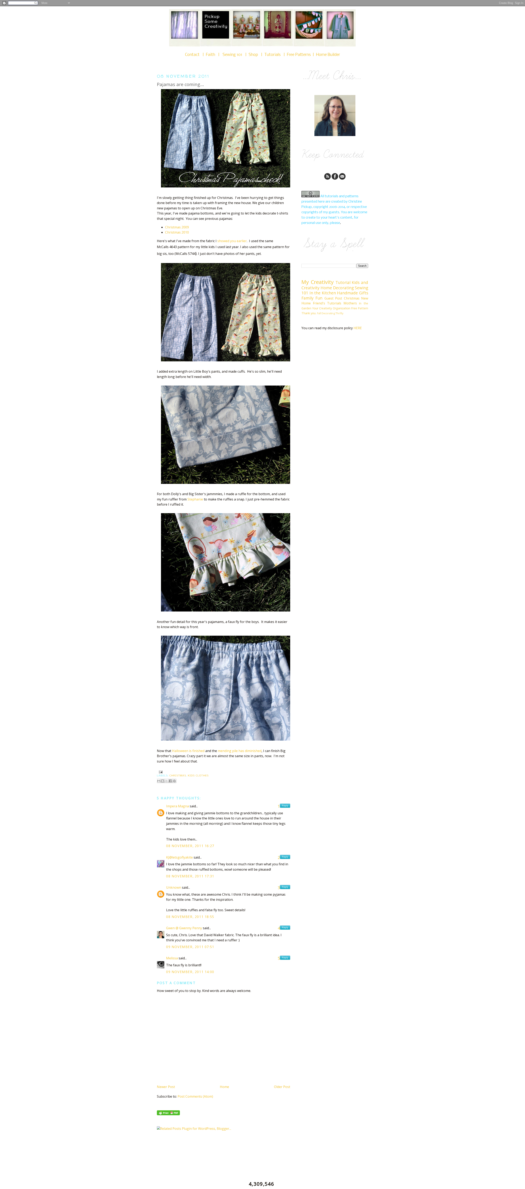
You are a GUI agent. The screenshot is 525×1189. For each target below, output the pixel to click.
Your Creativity (322, 308)
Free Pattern (359, 308)
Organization (341, 308)
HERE (358, 328)
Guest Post (333, 298)
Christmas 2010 (177, 232)
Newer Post (166, 1087)
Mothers (350, 303)
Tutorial (343, 282)
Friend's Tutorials (327, 303)
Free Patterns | (301, 55)
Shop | (256, 55)
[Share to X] (166, 781)
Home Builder (328, 55)
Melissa (172, 958)
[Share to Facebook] (170, 781)
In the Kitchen (322, 293)
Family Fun (311, 298)
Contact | (195, 55)
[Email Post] (160, 772)
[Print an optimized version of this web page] (168, 1114)
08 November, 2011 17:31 (190, 876)
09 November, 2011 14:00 (190, 972)
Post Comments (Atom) (195, 1096)
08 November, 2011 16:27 (190, 846)
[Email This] (159, 781)
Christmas (177, 775)
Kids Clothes (198, 775)
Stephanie (195, 499)
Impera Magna (177, 806)
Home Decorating (337, 287)
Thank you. (308, 313)
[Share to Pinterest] (174, 781)
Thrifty (339, 313)
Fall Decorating (326, 313)
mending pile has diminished (239, 751)
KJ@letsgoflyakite (179, 857)
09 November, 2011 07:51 (190, 947)
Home (224, 1087)
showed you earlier (232, 241)
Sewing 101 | (236, 55)
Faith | (214, 55)
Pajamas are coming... (180, 84)
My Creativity (317, 282)
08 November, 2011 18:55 (190, 916)
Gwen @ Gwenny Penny (184, 928)
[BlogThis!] (163, 781)
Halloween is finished (188, 751)
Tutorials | (275, 55)
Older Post (282, 1087)
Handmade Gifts (352, 293)
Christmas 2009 (177, 227)
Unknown (173, 887)
